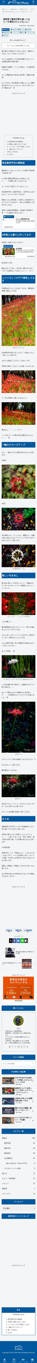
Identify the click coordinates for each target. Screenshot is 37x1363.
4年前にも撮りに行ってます (17, 144)
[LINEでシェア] (22, 940)
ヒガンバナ (15, 32)
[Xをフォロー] (12, 1046)
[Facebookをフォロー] (15, 1046)
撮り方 (22, 29)
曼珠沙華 (6, 32)
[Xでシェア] (11, 940)
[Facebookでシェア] (14, 940)
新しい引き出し (13, 152)
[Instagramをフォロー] (18, 1046)
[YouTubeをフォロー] (21, 1046)
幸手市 (6, 35)
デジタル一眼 (30, 32)
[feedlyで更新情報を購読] (27, 1046)
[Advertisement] (18, 113)
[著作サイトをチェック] (9, 1046)
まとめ (10, 154)
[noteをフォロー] (24, 1046)
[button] (26, 940)
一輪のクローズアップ (15, 149)
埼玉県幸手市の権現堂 (15, 141)
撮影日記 (6, 29)
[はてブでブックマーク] (18, 940)
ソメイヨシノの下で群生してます (19, 146)
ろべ (18, 1028)
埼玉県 (15, 29)
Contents (16, 138)
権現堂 (29, 29)
